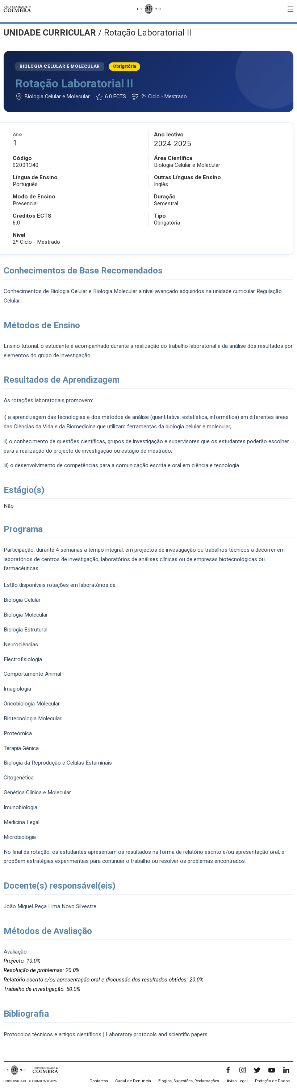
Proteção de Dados (272, 1081)
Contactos (98, 1081)
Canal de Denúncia (133, 1081)
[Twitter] (257, 1070)
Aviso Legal (237, 1081)
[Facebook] (228, 1070)
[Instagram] (242, 1070)
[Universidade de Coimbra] (17, 9)
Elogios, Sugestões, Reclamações (188, 1081)
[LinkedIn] (286, 1070)
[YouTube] (271, 1070)
